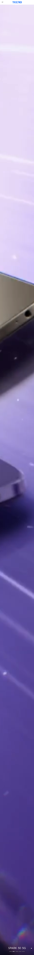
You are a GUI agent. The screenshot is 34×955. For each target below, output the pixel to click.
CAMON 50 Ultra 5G (17, 948)
